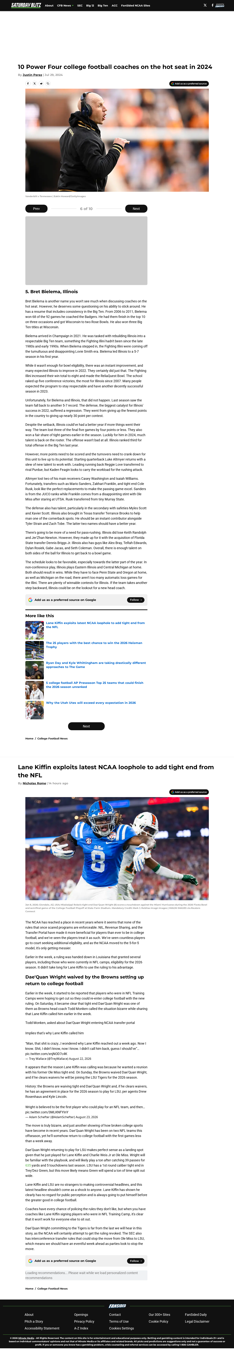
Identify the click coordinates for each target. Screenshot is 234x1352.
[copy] (47, 83)
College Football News (52, 738)
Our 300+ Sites (159, 1315)
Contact (115, 1315)
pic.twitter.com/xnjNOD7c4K (46, 1054)
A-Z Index (81, 1328)
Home (29, 738)
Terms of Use (119, 1321)
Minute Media (26, 1338)
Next (136, 209)
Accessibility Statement (42, 1328)
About (49, 5)
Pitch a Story (34, 1321)
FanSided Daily (196, 1315)
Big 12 (90, 5)
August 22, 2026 (80, 1059)
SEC (80, 5)
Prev (36, 209)
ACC (114, 5)
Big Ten (103, 5)
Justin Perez (32, 75)
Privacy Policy (84, 1321)
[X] (205, 5)
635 (28, 1165)
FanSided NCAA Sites (135, 5)
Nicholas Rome (34, 783)
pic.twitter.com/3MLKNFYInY (46, 1112)
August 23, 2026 (87, 1117)
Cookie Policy (158, 1321)
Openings (81, 1315)
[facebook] (212, 5)
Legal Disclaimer (197, 1321)
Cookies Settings (121, 1328)
